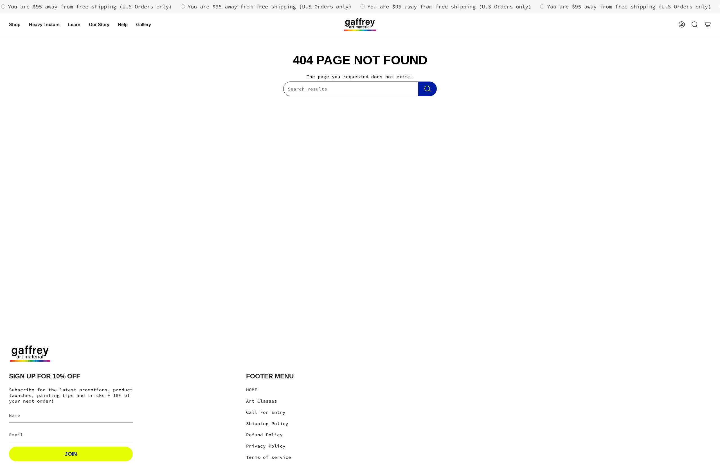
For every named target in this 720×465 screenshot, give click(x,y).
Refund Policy (264, 434)
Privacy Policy (265, 446)
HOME (251, 389)
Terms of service (268, 457)
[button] (15, 24)
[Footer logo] (30, 354)
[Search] (427, 89)
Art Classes (261, 401)
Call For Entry (265, 412)
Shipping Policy (267, 423)
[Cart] (707, 24)
